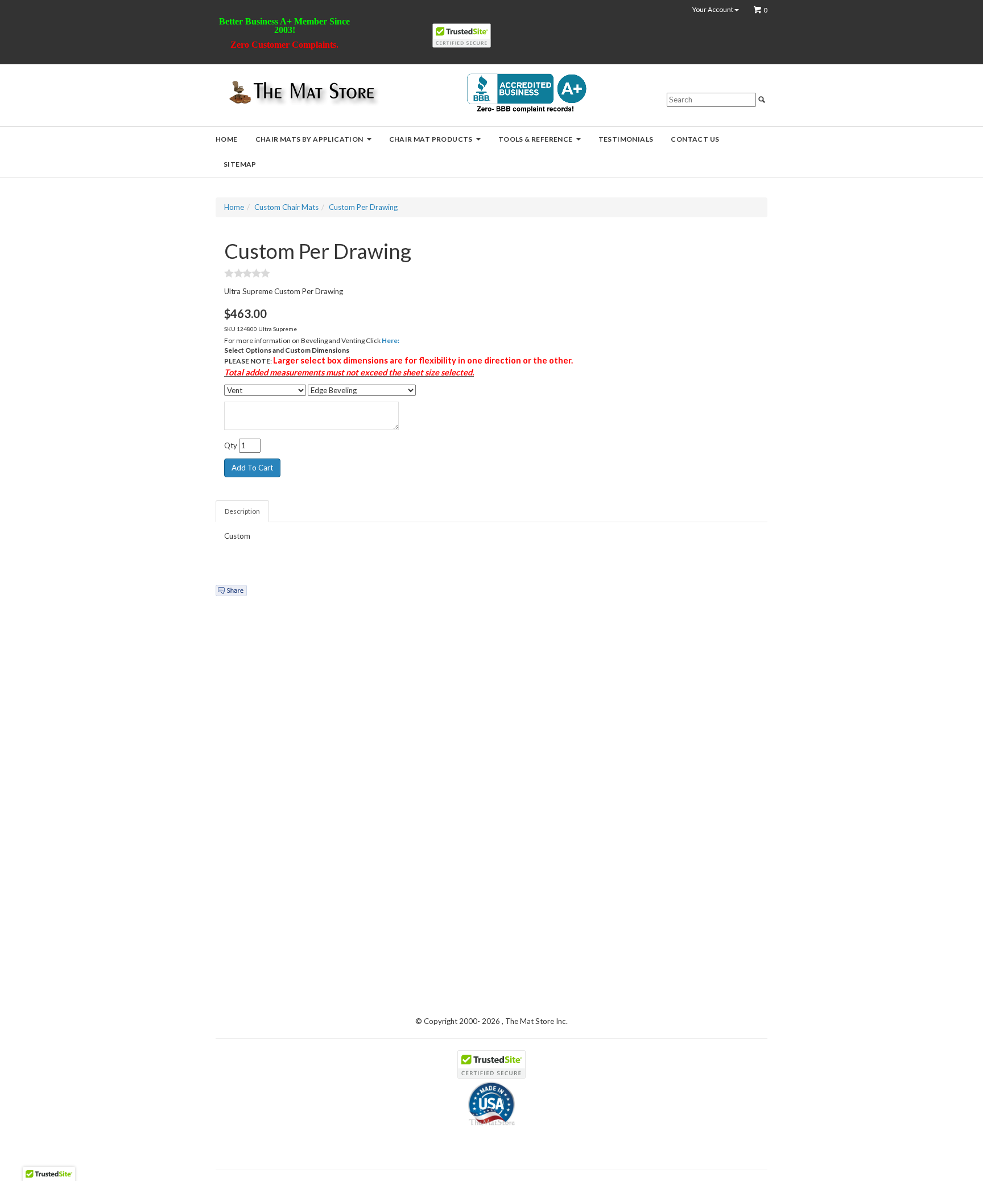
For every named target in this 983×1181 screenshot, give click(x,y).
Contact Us (695, 139)
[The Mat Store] (301, 93)
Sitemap (240, 164)
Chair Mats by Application (309, 139)
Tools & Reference (535, 139)
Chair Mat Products (431, 139)
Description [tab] (242, 511)
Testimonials (626, 139)
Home (227, 139)
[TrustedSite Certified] (461, 35)
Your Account (713, 10)
